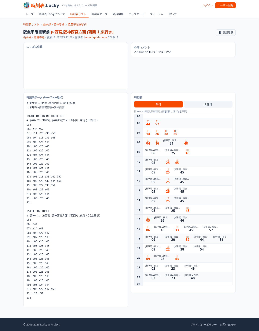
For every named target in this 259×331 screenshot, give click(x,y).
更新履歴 (228, 32)
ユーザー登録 (225, 5)
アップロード (137, 14)
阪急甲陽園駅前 (77, 24)
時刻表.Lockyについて (52, 14)
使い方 (173, 14)
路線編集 (118, 14)
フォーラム (156, 14)
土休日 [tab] (208, 104)
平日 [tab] (158, 104)
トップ (30, 14)
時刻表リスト (78, 14)
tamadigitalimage (95, 37)
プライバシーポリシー (203, 324)
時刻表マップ (100, 14)
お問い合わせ (228, 324)
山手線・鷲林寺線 (53, 24)
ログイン (207, 5)
